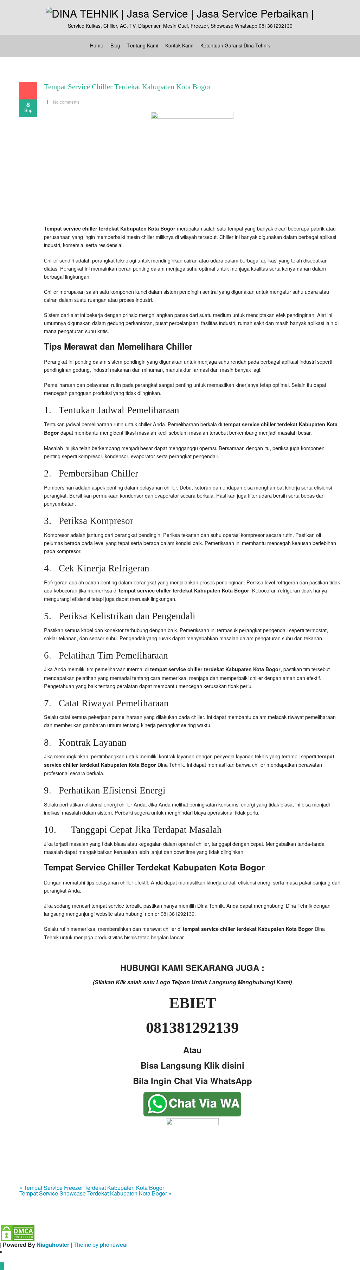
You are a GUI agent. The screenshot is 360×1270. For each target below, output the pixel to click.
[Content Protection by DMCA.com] (17, 1232)
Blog (115, 45)
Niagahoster (53, 1244)
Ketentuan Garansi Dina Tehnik (235, 45)
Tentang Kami (142, 45)
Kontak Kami (179, 45)
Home (96, 45)
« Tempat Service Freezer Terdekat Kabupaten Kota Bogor (91, 1188)
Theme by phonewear (100, 1244)
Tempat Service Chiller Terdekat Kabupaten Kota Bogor (127, 87)
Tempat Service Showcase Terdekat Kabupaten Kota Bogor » (95, 1193)
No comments (66, 102)
